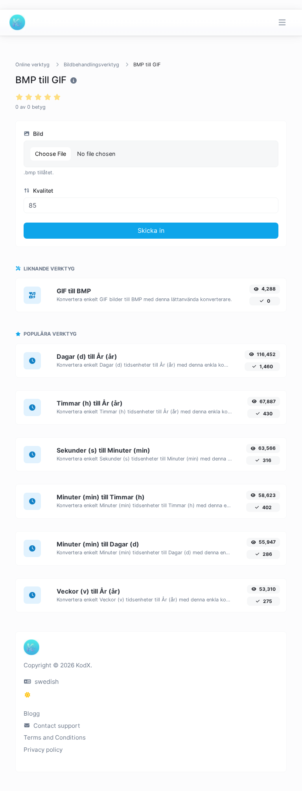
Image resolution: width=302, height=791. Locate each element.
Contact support (56, 725)
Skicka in (151, 230)
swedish (46, 681)
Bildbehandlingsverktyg (91, 65)
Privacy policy (43, 749)
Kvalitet (42, 190)
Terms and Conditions (55, 737)
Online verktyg (32, 65)
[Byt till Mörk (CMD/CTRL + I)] (27, 695)
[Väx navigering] (282, 22)
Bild (37, 133)
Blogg (32, 713)
